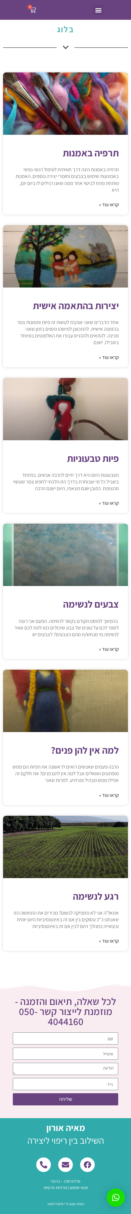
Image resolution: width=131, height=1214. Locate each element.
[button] (98, 10)
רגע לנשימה (96, 896)
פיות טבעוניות (93, 458)
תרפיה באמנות (91, 152)
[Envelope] (65, 1164)
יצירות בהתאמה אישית (76, 305)
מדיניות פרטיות (55, 1187)
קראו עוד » (109, 204)
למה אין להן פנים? (85, 750)
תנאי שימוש (79, 1187)
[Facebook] (87, 1164)
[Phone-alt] (43, 1164)
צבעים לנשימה (91, 604)
